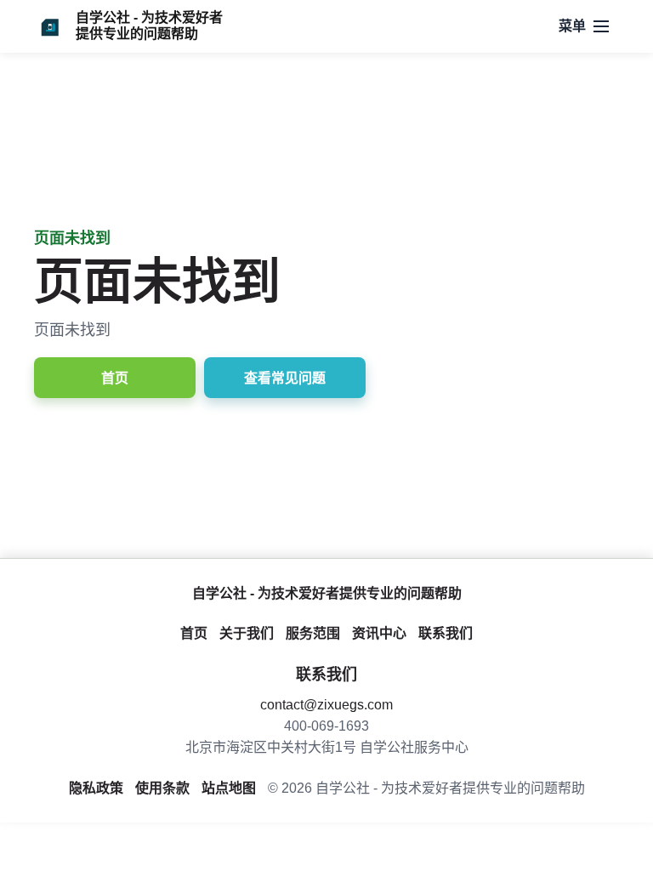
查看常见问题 (285, 378)
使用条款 (162, 788)
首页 (114, 378)
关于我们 (246, 633)
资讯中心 (379, 633)
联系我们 (445, 633)
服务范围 (313, 633)
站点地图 (229, 788)
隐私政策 (96, 788)
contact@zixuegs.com (326, 704)
